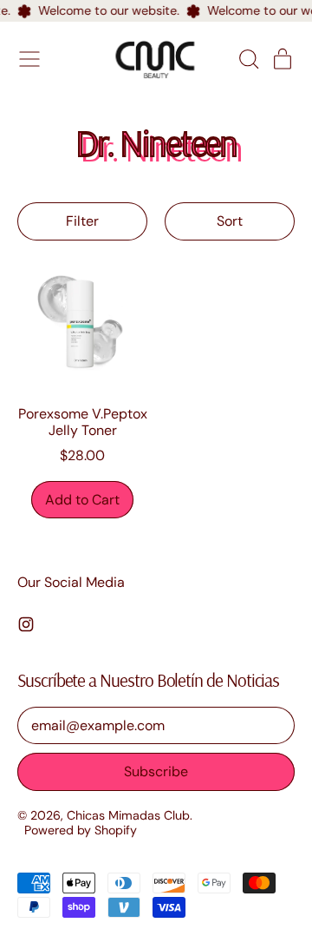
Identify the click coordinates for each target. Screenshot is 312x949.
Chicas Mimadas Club (128, 815)
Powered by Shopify (80, 830)
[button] (248, 59)
